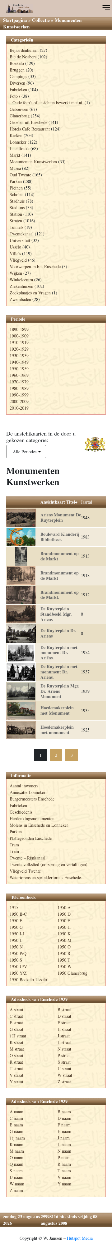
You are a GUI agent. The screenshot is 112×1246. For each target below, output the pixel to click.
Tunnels (16, 227)
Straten (16, 221)
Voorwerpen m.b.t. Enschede (35, 266)
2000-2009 (19, 401)
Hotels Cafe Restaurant (30, 129)
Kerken (16, 135)
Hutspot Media (80, 1238)
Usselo (15, 247)
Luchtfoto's (19, 148)
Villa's (15, 253)
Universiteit (20, 240)
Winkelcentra (21, 280)
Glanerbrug (20, 116)
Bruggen (17, 70)
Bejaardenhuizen (24, 50)
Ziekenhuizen (21, 286)
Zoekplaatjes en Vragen (30, 293)
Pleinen (16, 188)
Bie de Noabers (23, 57)
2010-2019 (19, 408)
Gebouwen (19, 109)
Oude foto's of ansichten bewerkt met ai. (47, 103)
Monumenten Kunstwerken (33, 162)
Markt (15, 155)
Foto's (15, 96)
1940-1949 (19, 362)
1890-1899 (19, 329)
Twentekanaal (22, 234)
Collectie (41, 20)
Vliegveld (18, 260)
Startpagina (15, 20)
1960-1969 (19, 375)
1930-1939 (19, 355)
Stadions (17, 207)
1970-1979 (19, 382)
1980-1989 (19, 388)
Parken (16, 181)
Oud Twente (20, 175)
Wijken (16, 273)
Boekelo (17, 63)
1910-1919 (19, 342)
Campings (18, 76)
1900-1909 (19, 336)
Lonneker (18, 142)
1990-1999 (19, 395)
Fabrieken (18, 89)
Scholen (17, 194)
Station (16, 214)
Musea (15, 168)
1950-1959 (19, 369)
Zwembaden (20, 299)
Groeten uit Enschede (28, 122)
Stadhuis (17, 201)
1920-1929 (19, 349)
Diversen (17, 83)
